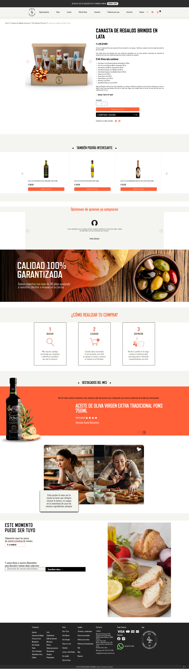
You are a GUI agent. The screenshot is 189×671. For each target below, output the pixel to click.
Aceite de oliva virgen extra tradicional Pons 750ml (119, 408)
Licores (69, 12)
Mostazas (49, 642)
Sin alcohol (65, 656)
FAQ (79, 648)
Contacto (129, 12)
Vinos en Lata (66, 644)
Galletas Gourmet (52, 639)
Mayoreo (80, 656)
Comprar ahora (106, 115)
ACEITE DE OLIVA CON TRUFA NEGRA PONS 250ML (86, 181)
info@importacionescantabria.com (105, 653)
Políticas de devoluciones (85, 644)
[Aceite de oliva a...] (139, 169)
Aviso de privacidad (84, 636)
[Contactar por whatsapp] (184, 666)
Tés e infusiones (37, 651)
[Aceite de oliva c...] (92, 169)
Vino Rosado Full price (39, 23)
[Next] (166, 173)
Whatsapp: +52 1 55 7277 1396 (104, 650)
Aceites (34, 632)
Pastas (49, 645)
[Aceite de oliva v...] (46, 169)
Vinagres (49, 654)
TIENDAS (98, 631)
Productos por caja (113, 12)
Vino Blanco (65, 636)
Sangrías (65, 648)
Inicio (7, 23)
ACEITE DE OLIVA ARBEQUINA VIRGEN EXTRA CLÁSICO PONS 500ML (137, 181)
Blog (79, 652)
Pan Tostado (35, 645)
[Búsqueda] (147, 12)
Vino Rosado (66, 640)
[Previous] (22, 173)
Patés (33, 648)
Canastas (97, 12)
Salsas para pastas (52, 648)
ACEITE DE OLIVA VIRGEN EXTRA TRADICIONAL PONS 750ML (43, 181)
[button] (157, 12)
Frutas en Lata (36, 639)
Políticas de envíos (83, 640)
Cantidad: (99, 100)
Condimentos (50, 636)
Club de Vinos (83, 12)
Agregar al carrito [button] (46, 188)
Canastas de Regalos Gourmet (20, 23)
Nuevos (142, 12)
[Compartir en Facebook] (116, 121)
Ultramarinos (50, 651)
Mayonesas (35, 642)
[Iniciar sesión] (152, 12)
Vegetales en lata (37, 654)
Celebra (34, 658)
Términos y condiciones (85, 631)
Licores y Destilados (68, 652)
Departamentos (44, 12)
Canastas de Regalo (38, 636)
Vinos (58, 12)
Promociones (50, 658)
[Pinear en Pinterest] (119, 121)
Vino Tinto (65, 631)
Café (48, 632)
